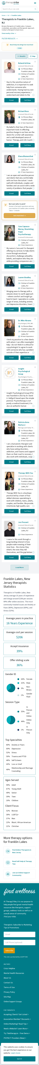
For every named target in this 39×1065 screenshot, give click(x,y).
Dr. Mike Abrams (24, 320)
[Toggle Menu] (35, 3)
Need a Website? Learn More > (16, 1028)
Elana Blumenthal (25, 156)
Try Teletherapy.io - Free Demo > (17, 1033)
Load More (19, 567)
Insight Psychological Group (24, 371)
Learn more (15, 1053)
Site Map (7, 997)
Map (33, 56)
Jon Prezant (23, 522)
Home (4, 15)
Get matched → (19, 215)
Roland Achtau (24, 63)
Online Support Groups (13, 1001)
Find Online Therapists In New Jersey (21, 851)
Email (11, 100)
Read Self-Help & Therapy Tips (22, 862)
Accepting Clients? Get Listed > (16, 1014)
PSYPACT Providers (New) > (15, 1038)
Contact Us (8, 982)
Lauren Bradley (24, 277)
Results (22, 56)
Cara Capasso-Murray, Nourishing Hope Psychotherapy (26, 230)
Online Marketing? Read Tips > (16, 1024)
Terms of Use (9, 987)
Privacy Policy (9, 992)
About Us (7, 978)
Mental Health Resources (14, 973)
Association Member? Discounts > (17, 1019)
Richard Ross (23, 111)
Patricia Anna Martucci (23, 423)
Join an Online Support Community (21, 874)
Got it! (19, 1059)
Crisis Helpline (9, 968)
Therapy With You (25, 473)
